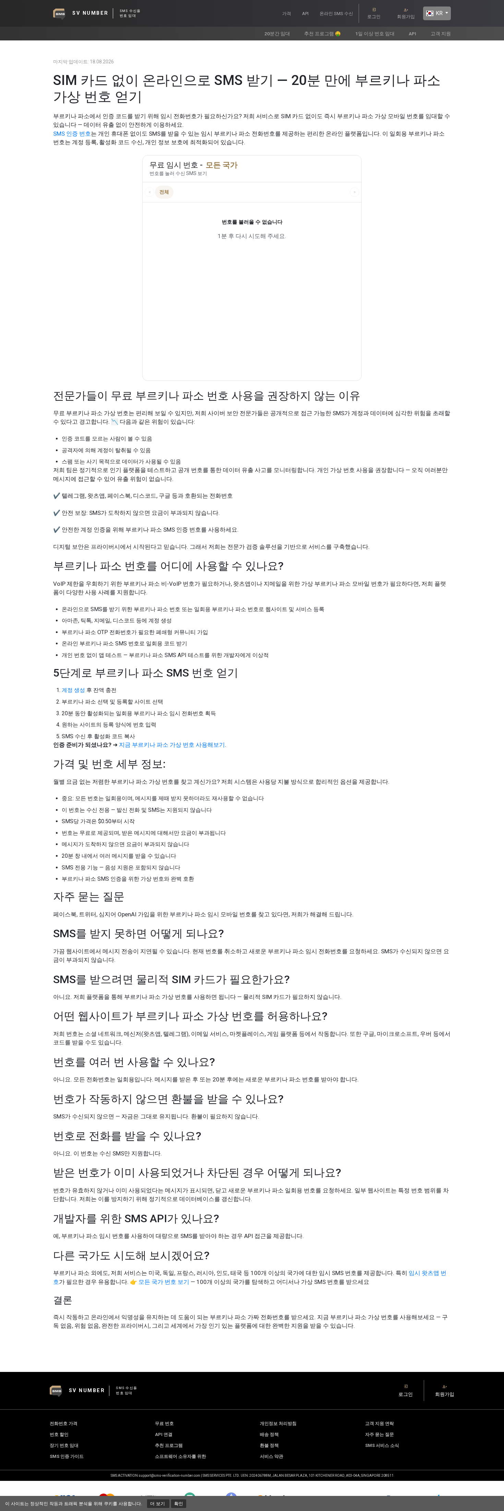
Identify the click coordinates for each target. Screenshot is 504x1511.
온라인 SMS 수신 (336, 13)
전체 (164, 192)
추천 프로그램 (169, 1445)
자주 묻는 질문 (379, 1434)
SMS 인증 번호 (72, 133)
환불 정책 (269, 1445)
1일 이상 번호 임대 (375, 33)
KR (438, 13)
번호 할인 (59, 1434)
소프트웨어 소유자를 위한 (180, 1456)
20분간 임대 (277, 33)
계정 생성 (73, 690)
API (305, 13)
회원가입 (406, 16)
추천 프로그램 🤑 (322, 33)
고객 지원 (441, 33)
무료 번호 (164, 1423)
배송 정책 (269, 1434)
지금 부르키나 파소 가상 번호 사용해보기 (172, 744)
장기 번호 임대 (64, 1445)
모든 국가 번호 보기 (164, 1281)
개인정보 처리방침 (278, 1423)
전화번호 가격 (63, 1423)
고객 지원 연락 (379, 1423)
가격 (286, 13)
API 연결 (163, 1434)
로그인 (374, 16)
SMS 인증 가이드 (67, 1456)
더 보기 (158, 1503)
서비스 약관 (271, 1456)
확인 (178, 1503)
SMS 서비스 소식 (382, 1445)
